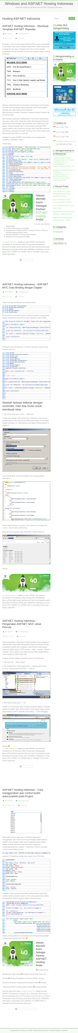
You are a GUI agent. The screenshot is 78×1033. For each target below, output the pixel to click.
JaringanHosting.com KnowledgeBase (60, 163)
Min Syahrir (8, 34)
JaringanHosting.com (9, 242)
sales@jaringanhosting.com (65, 141)
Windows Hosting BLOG (61, 178)
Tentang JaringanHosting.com (63, 166)
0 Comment (20, 38)
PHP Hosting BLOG (59, 180)
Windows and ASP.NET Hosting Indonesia (39, 4)
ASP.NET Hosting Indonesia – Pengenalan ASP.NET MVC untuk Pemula (21, 624)
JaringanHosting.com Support (63, 160)
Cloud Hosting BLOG (60, 176)
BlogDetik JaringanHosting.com (64, 170)
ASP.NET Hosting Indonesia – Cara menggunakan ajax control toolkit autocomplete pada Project (22, 793)
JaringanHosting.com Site (62, 158)
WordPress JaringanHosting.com (60, 173)
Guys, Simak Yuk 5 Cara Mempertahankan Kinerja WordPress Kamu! (62, 193)
